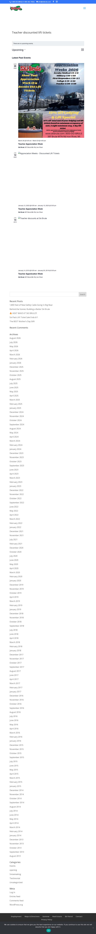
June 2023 (14, 469)
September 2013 (17, 852)
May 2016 (14, 724)
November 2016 (17, 700)
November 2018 (17, 617)
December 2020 (16, 548)
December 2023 (16, 453)
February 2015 (16, 782)
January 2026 (15, 363)
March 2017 (15, 683)
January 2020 (15, 580)
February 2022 (16, 523)
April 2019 (14, 597)
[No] (93, 928)
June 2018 (14, 634)
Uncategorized (16, 882)
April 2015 (14, 774)
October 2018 (15, 621)
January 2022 (15, 527)
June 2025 (14, 387)
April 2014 (14, 823)
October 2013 (15, 848)
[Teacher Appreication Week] (51, 242)
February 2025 (16, 404)
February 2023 (16, 482)
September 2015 (17, 757)
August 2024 (15, 428)
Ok (49, 930)
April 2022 (14, 515)
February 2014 (16, 831)
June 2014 (14, 815)
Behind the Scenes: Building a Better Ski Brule (30, 309)
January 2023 (15, 486)
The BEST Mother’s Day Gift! (22, 321)
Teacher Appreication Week (30, 273)
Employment (16, 916)
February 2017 (16, 687)
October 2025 (15, 375)
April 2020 (14, 568)
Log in (12, 892)
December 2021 (16, 531)
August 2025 (15, 379)
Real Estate (57, 916)
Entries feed (15, 896)
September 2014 (17, 802)
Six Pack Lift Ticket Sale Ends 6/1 (24, 317)
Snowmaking (15, 874)
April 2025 (14, 395)
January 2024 (15, 449)
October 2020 (15, 552)
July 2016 (13, 716)
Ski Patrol (69, 916)
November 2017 (17, 658)
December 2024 (16, 412)
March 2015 (15, 778)
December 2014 (16, 790)
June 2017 (14, 675)
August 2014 (15, 806)
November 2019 (17, 589)
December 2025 (16, 367)
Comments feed (16, 900)
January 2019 (15, 609)
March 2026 (15, 354)
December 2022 (16, 490)
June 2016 (14, 720)
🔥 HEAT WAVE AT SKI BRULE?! (23, 313)
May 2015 (14, 769)
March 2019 (15, 601)
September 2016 (17, 708)
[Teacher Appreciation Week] (51, 100)
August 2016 (15, 712)
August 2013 (15, 856)
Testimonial (15, 878)
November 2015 (17, 749)
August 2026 (15, 338)
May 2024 (14, 432)
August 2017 (15, 671)
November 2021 (17, 535)
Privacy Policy (46, 919)
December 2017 (16, 654)
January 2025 (15, 408)
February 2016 (16, 737)
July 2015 (13, 761)
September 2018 (17, 626)
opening (13, 870)
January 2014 (15, 835)
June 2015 (14, 765)
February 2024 (16, 445)
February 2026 (16, 358)
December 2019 (16, 585)
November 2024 (17, 416)
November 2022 (17, 494)
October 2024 (15, 420)
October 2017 (15, 663)
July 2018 (13, 630)
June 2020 (14, 560)
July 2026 (13, 342)
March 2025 (15, 399)
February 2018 (16, 646)
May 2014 (14, 819)
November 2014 (17, 794)
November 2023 (17, 457)
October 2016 (15, 704)
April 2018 (14, 638)
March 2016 (15, 732)
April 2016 (14, 728)
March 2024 (15, 441)
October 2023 (15, 461)
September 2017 (17, 667)
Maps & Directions (32, 916)
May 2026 (14, 346)
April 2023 (14, 473)
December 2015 (16, 745)
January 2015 (15, 786)
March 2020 (15, 572)
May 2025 (14, 391)
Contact (79, 916)
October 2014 (15, 798)
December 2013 (16, 839)
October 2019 (15, 593)
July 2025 (13, 383)
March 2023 (15, 478)
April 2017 (14, 679)
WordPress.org (16, 904)
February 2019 (16, 605)
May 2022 (14, 510)
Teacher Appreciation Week (30, 144)
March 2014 (15, 827)
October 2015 (15, 753)
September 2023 (17, 465)
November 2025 (17, 371)
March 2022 (15, 519)
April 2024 (14, 436)
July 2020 (13, 556)
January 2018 (15, 650)
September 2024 (17, 424)
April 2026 (14, 350)
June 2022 (14, 506)
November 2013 (17, 843)
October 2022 (15, 498)
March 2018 (15, 642)
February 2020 (16, 576)
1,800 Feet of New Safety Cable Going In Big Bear (31, 305)
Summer (45, 916)
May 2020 (14, 564)
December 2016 (16, 695)
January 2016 (15, 741)
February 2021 (16, 543)
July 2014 (13, 811)
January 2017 (15, 691)
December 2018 (16, 613)
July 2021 (13, 539)
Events (12, 866)
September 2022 (17, 502)
